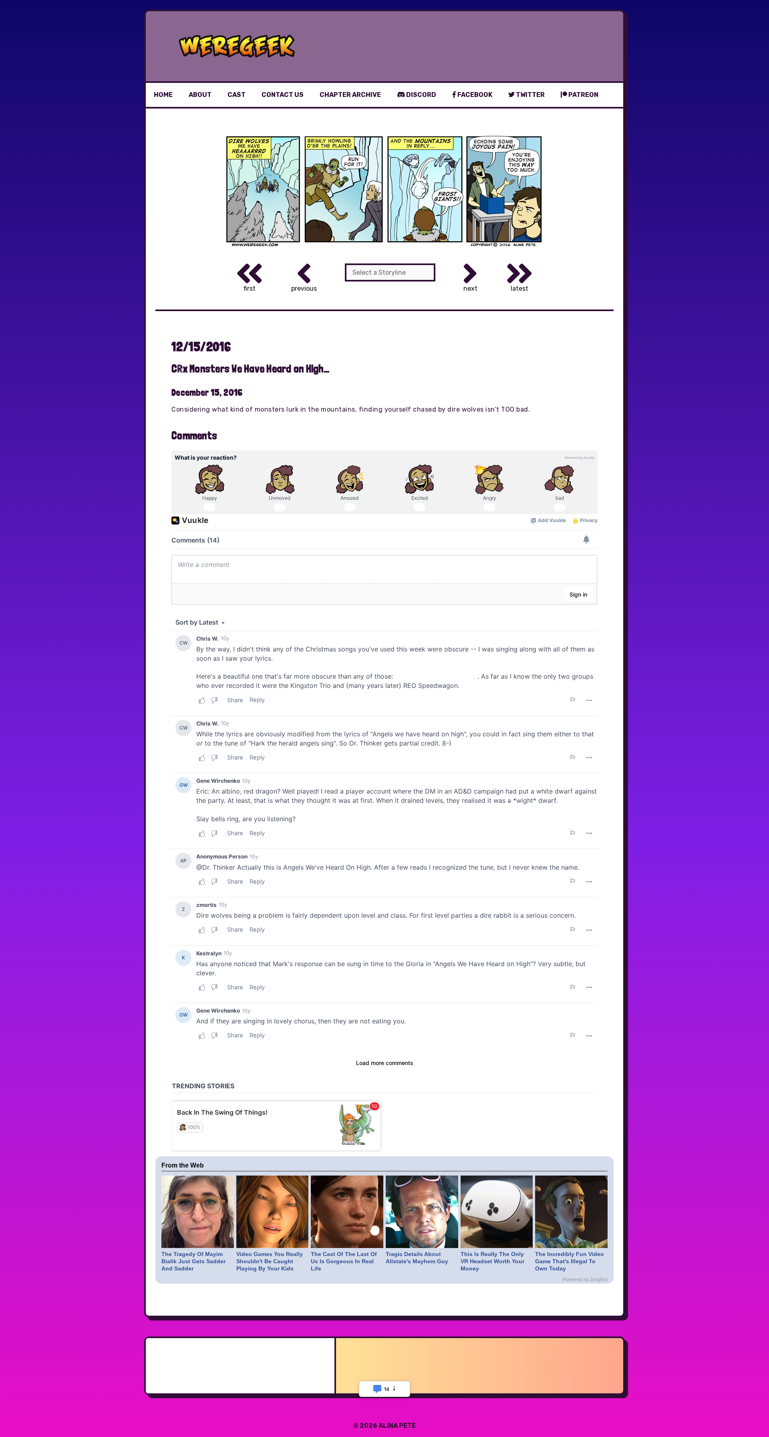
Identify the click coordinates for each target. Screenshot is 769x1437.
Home (163, 94)
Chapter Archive (350, 94)
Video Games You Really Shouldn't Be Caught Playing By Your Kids (269, 1261)
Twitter (530, 94)
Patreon (582, 94)
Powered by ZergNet (585, 1279)
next (470, 288)
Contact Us (283, 94)
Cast (236, 94)
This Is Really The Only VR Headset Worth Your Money (492, 1261)
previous (304, 288)
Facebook (474, 94)
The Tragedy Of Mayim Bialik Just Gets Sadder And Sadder (193, 1261)
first (250, 288)
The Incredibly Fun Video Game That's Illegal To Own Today (569, 1261)
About (200, 94)
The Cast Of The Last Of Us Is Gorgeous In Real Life (344, 1261)
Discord (420, 94)
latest (519, 288)
